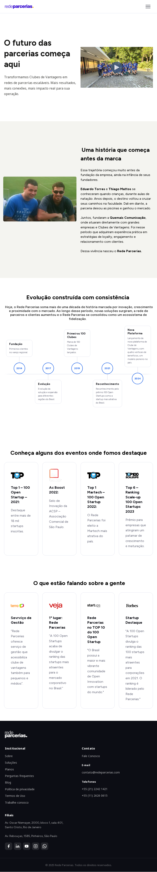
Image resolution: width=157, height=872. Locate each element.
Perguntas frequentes (19, 776)
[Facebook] (8, 846)
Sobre (9, 756)
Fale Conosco (91, 756)
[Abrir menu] (148, 6)
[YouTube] (26, 846)
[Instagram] (35, 846)
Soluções (11, 762)
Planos (9, 769)
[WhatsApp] (44, 846)
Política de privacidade (20, 789)
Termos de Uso (15, 796)
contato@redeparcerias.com (101, 772)
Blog (8, 782)
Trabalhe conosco (17, 802)
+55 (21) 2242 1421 (95, 789)
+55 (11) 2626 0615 (95, 795)
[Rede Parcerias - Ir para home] (19, 6)
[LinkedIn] (17, 846)
